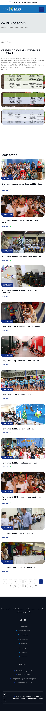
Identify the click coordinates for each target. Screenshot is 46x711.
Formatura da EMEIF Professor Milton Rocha (21, 256)
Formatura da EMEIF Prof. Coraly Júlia (18, 533)
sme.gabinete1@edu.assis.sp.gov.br (24, 2)
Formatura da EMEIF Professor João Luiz (20, 463)
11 (20, 586)
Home (3, 27)
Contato (24, 657)
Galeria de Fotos (21, 27)
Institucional (24, 626)
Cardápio (24, 652)
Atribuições (24, 639)
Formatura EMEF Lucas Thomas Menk (18, 567)
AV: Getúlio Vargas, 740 (24, 671)
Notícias (24, 644)
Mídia (11, 27)
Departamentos (24, 631)
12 (25, 586)
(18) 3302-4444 (24, 675)
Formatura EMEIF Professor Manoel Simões (21, 327)
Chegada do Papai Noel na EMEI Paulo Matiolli (22, 361)
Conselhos (24, 635)
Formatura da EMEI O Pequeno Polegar (19, 429)
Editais (24, 648)
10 (15, 586)
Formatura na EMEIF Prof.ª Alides (16, 395)
